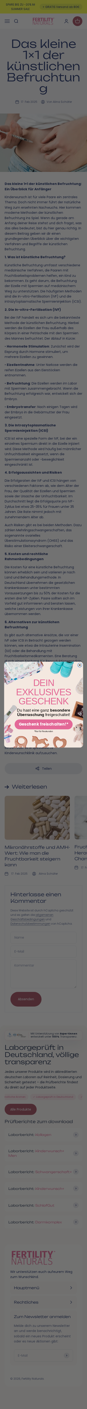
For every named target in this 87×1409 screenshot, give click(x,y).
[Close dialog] (79, 665)
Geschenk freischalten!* (43, 724)
